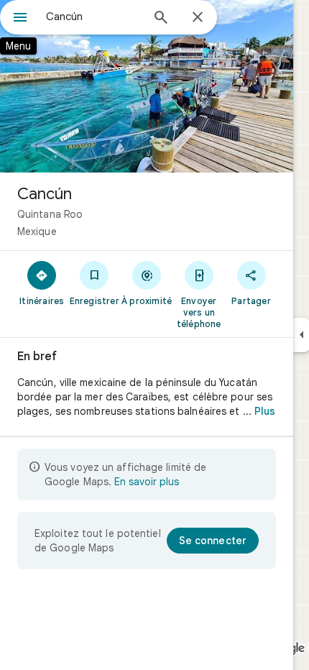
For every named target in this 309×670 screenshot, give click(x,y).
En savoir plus (146, 481)
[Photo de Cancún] (146, 86)
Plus (264, 411)
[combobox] (93, 16)
